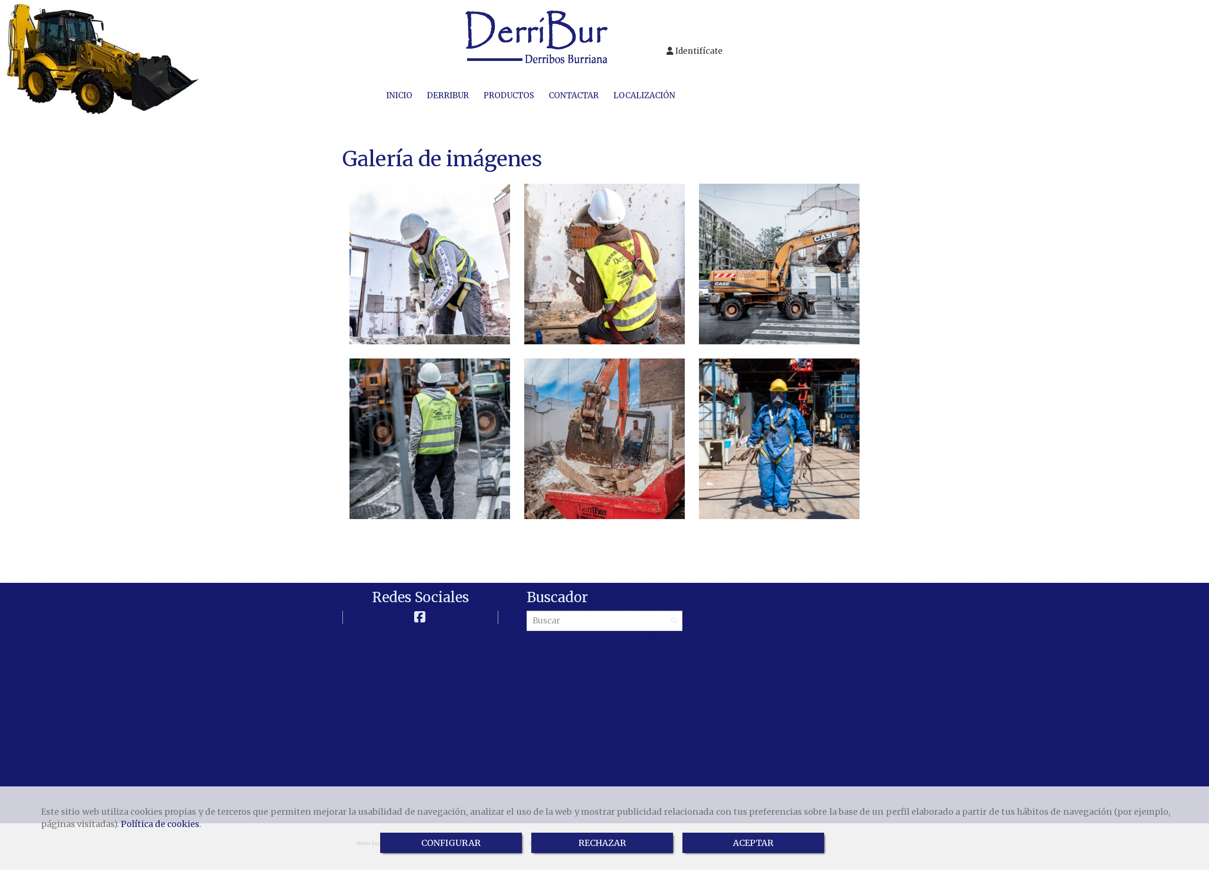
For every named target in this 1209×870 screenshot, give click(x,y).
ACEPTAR (753, 842)
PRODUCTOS (509, 95)
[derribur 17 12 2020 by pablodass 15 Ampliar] (604, 438)
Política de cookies (160, 824)
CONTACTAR (574, 95)
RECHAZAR (602, 842)
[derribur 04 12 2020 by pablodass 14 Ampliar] (604, 264)
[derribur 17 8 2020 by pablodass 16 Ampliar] (779, 438)
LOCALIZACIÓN (644, 95)
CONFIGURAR (451, 842)
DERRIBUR (448, 95)
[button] (694, 51)
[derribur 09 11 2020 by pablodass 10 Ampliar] (779, 264)
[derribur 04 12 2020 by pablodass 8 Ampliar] (429, 264)
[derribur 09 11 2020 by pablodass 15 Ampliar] (429, 438)
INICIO (399, 95)
